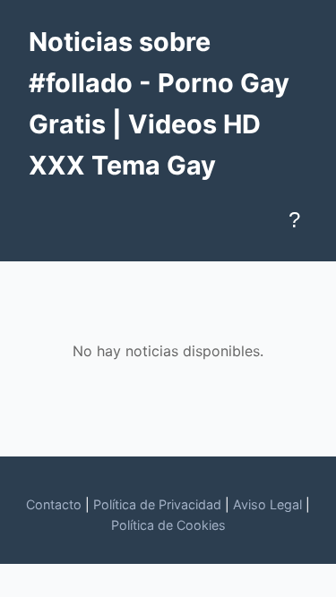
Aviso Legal (267, 504)
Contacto (54, 504)
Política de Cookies (168, 525)
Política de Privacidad (157, 504)
